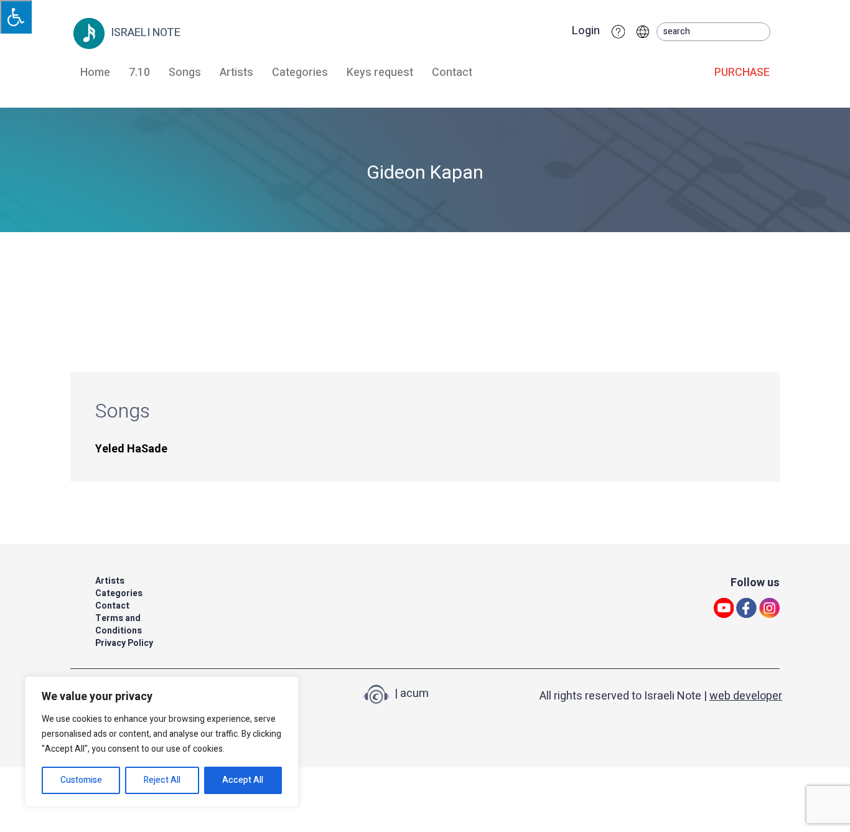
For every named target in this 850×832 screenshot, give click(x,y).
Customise (81, 780)
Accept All (242, 780)
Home (95, 72)
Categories (300, 72)
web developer (745, 696)
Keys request (380, 72)
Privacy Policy (124, 643)
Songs (185, 72)
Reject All (162, 780)
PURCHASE (742, 72)
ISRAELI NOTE (144, 32)
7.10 (139, 72)
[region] (162, 741)
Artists (236, 72)
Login (586, 31)
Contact (452, 72)
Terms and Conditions (118, 624)
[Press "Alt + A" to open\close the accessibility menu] (16, 17)
